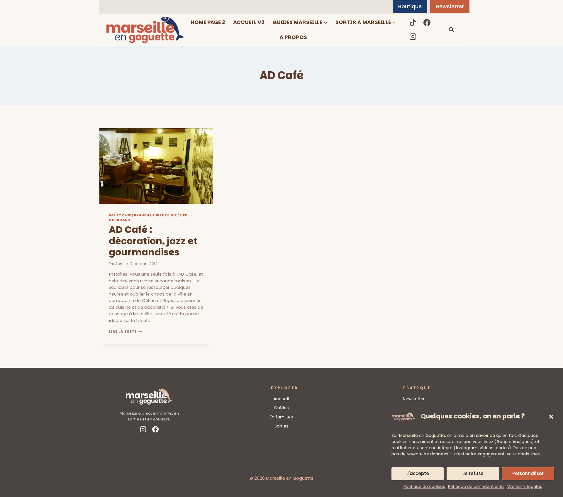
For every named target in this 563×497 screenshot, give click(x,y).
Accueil (281, 399)
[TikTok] (413, 23)
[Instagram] (413, 37)
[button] (551, 417)
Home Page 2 (208, 22)
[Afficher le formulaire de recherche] (451, 29)
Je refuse (473, 473)
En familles (281, 417)
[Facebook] (427, 23)
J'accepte (417, 473)
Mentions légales (524, 486)
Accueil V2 (248, 22)
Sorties (281, 426)
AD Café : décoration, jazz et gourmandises (153, 241)
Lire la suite (125, 331)
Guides (281, 408)
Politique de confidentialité (476, 486)
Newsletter (450, 6)
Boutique (410, 6)
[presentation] (156, 166)
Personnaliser (528, 473)
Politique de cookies (424, 486)
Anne (120, 263)
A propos (293, 37)
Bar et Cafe (120, 215)
